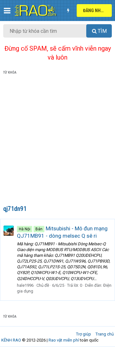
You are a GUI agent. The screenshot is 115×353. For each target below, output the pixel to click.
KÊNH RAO (11, 340)
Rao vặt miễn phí (64, 340)
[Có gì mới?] (68, 10)
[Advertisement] (57, 141)
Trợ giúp (83, 334)
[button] (7, 11)
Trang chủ (105, 334)
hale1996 (25, 285)
